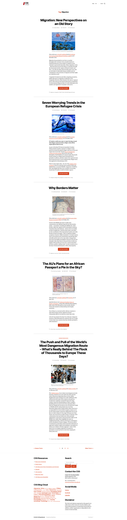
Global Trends (61, 92)
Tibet (49, 501)
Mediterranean (55, 393)
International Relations (45, 494)
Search (68, 466)
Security (52, 499)
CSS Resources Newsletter (41, 477)
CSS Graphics (38, 472)
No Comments (72, 27)
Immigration (56, 92)
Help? (74, 466)
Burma (50, 488)
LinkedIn (67, 495)
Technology (44, 501)
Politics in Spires (72, 388)
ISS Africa (70, 297)
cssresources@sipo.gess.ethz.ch (72, 482)
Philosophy (44, 499)
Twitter (67, 490)
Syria (57, 253)
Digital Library (38, 464)
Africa (62, 329)
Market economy (36, 495)
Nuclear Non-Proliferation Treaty (47, 498)
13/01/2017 (64, 27)
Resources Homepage (40, 461)
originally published (62, 54)
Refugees (52, 177)
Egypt (35, 491)
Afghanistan (37, 488)
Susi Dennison (57, 110)
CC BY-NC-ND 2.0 (69, 51)
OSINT (55, 498)
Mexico (53, 495)
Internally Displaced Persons (70, 92)
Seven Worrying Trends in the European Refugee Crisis (63, 104)
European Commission (46, 491)
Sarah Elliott (57, 360)
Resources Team (39, 474)
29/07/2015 (65, 271)
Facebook (67, 492)
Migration (52, 92)
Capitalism (54, 488)
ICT (60, 493)
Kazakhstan (58, 494)
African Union (53, 329)
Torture (51, 501)
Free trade (39, 493)
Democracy (53, 490)
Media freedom (48, 495)
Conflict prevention (38, 490)
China (58, 488)
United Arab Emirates (56, 501)
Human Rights (66, 439)
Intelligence (36, 494)
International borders (65, 253)
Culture (47, 490)
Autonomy (46, 488)
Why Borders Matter (63, 188)
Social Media (37, 501)
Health (49, 493)
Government (58, 329)
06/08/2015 (65, 191)
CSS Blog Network (41, 517)
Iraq (55, 253)
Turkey (71, 177)
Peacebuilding (37, 499)
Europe (39, 491)
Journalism (53, 494)
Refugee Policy (57, 177)
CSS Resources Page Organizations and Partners (47, 466)
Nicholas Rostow (57, 191)
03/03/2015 (64, 360)
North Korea (37, 498)
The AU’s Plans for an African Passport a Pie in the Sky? (63, 265)
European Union (67, 177)
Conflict (59, 253)
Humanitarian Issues (63, 338)
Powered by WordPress (51, 517)
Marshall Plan (42, 495)
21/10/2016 (65, 110)
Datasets (37, 469)
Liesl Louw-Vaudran (57, 271)
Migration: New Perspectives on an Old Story (63, 22)
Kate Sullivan (57, 27)
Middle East (37, 497)
